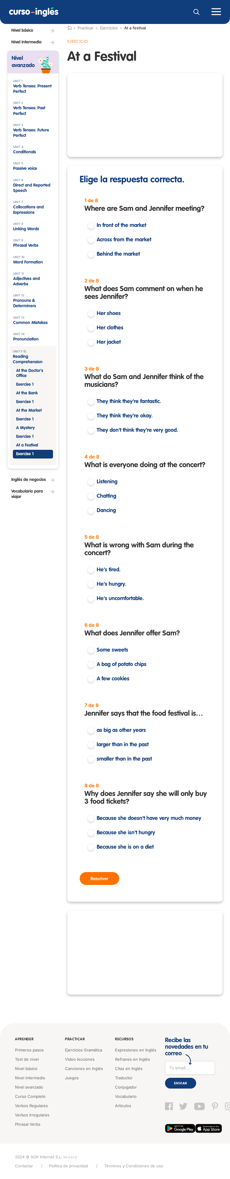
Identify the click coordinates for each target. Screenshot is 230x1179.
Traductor (124, 1077)
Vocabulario (126, 1096)
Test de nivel (27, 1059)
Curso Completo (30, 1096)
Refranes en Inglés (132, 1059)
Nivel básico (26, 1068)
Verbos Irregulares (32, 1115)
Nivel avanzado (29, 1087)
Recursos (124, 1039)
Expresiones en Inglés (135, 1050)
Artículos (123, 1105)
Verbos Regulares (31, 1105)
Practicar (75, 1039)
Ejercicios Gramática (83, 1050)
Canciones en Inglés (84, 1068)
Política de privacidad (68, 1165)
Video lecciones (80, 1059)
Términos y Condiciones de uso (133, 1165)
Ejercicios (109, 27)
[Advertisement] (145, 115)
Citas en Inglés (129, 1068)
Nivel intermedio (30, 1077)
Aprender (24, 1039)
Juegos (72, 1077)
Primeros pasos (29, 1050)
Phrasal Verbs (27, 1124)
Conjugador (126, 1087)
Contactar (24, 1165)
